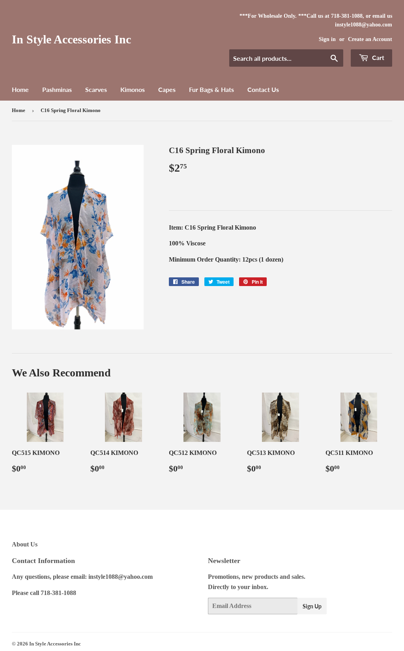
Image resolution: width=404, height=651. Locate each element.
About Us (24, 544)
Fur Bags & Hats (211, 89)
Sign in (327, 39)
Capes (167, 89)
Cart (377, 57)
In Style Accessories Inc (71, 39)
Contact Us (263, 89)
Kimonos (132, 89)
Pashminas (57, 89)
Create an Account (370, 39)
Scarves (96, 89)
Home (20, 89)
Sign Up (312, 606)
